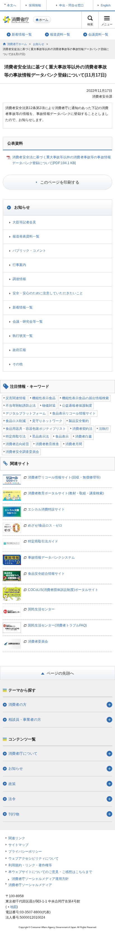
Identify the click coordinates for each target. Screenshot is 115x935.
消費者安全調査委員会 (22, 452)
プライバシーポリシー (25, 851)
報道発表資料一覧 (26, 236)
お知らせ (38, 44)
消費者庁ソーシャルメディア (30, 885)
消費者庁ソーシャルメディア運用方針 (40, 879)
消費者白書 (83, 436)
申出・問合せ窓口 (71, 5)
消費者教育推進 (47, 444)
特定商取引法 (16, 436)
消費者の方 (17, 704)
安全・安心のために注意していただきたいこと (48, 293)
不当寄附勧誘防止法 (21, 406)
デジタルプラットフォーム (26, 413)
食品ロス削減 (16, 421)
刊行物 (13, 814)
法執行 (104, 429)
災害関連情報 (16, 398)
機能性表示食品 (44, 398)
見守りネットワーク (47, 421)
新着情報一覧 (23, 307)
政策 (12, 784)
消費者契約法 (82, 429)
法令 (12, 799)
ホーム (43, 19)
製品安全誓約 (79, 421)
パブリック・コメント (29, 251)
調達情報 (19, 279)
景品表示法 (40, 436)
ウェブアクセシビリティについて (33, 858)
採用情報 (35, 5)
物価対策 (49, 406)
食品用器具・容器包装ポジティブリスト (36, 429)
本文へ (11, 5)
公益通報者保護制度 (77, 406)
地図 (13, 907)
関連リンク (16, 838)
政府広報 (19, 350)
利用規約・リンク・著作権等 (30, 865)
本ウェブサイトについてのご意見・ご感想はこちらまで (50, 872)
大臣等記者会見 (24, 222)
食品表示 (62, 436)
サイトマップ (18, 845)
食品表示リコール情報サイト (74, 413)
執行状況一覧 (23, 336)
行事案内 (19, 265)
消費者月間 (73, 444)
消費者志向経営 (17, 444)
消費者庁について (22, 753)
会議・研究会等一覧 (28, 322)
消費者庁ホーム (17, 44)
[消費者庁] (16, 19)
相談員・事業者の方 (24, 719)
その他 (18, 364)
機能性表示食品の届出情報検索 (85, 398)
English (106, 5)
